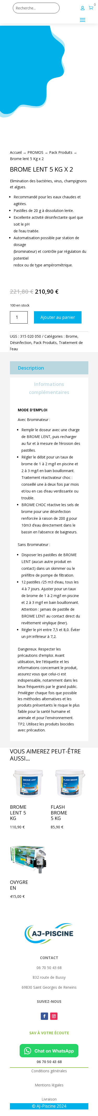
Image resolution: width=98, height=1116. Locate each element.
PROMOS (35, 152)
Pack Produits (60, 152)
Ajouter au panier (58, 317)
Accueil (16, 152)
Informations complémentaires (49, 388)
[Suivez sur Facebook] (44, 1016)
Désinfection (20, 342)
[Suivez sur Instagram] (53, 1016)
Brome (71, 336)
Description (31, 368)
